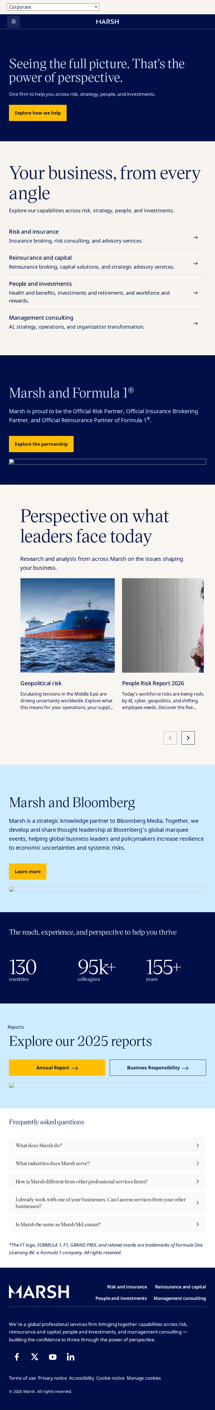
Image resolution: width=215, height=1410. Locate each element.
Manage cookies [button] (144, 1378)
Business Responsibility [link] (153, 1068)
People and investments (89, 292)
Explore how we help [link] (38, 113)
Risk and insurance (76, 236)
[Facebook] (17, 1356)
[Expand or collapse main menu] (13, 21)
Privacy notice (52, 1378)
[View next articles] (188, 738)
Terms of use (22, 1378)
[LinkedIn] (70, 1356)
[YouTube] (52, 1356)
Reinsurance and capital (91, 262)
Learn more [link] (28, 871)
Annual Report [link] (52, 1068)
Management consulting (76, 322)
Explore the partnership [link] (41, 444)
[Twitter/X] (34, 1356)
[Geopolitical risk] (67, 625)
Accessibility (81, 1378)
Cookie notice (110, 1378)
